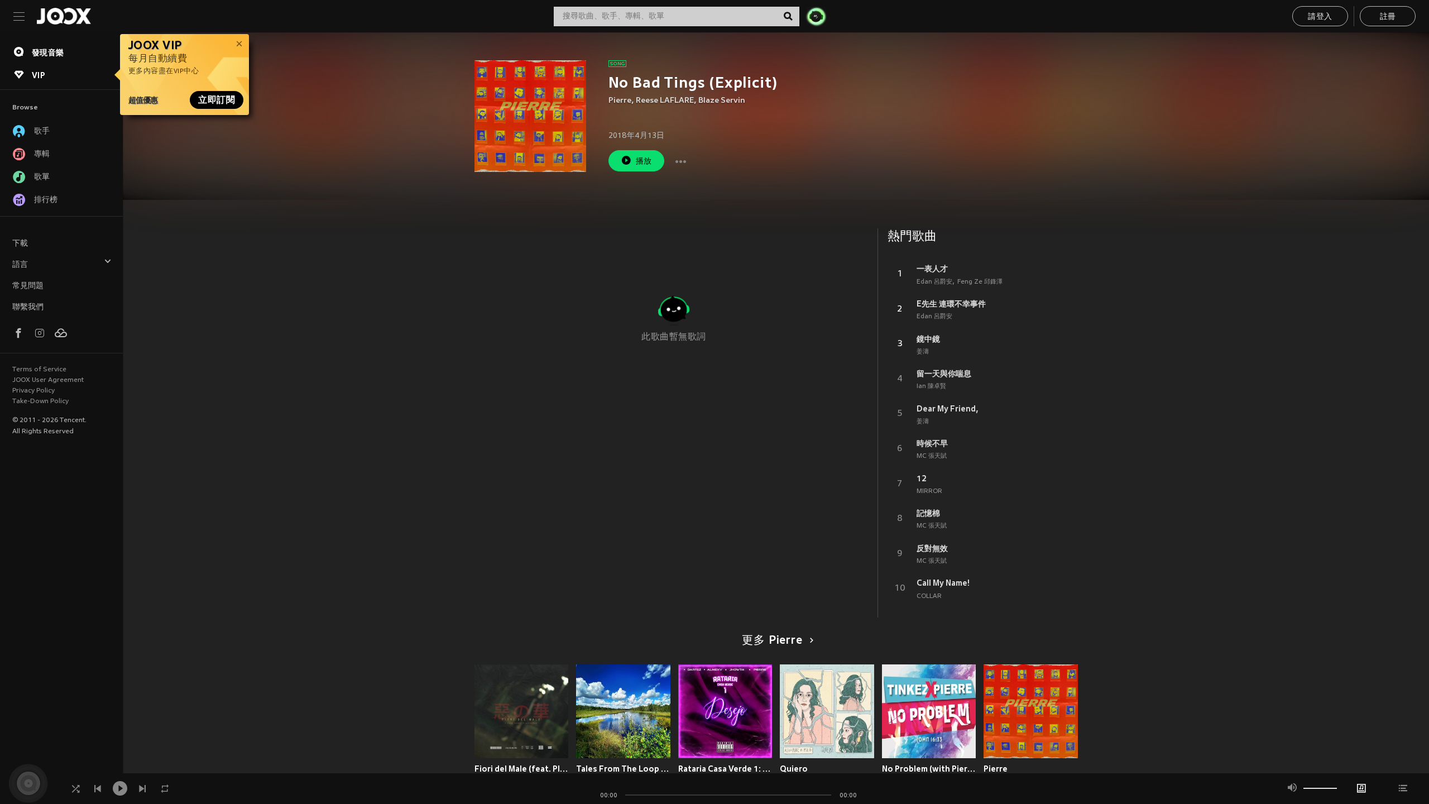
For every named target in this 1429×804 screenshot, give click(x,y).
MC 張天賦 (932, 456)
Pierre (619, 101)
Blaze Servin (721, 101)
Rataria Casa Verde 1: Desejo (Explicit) (725, 768)
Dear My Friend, (948, 408)
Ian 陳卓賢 (931, 386)
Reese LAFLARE (665, 101)
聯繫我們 (28, 307)
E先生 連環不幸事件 (951, 303)
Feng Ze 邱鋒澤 (980, 282)
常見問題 (28, 286)
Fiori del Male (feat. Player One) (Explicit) (521, 768)
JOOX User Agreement (48, 380)
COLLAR (929, 596)
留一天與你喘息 (944, 373)
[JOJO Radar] (816, 16)
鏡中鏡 (928, 338)
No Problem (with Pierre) (929, 768)
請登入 (1320, 17)
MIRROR (929, 491)
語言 (20, 265)
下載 (20, 244)
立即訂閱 (216, 99)
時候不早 (932, 443)
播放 (644, 161)
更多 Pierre (772, 641)
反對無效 (932, 548)
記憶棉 (928, 513)
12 (922, 478)
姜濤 (923, 351)
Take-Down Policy (40, 401)
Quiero (794, 768)
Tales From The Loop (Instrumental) (623, 768)
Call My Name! (943, 582)
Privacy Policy (33, 391)
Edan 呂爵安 (934, 282)
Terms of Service (39, 370)
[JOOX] (64, 16)
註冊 (1388, 17)
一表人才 (932, 268)
